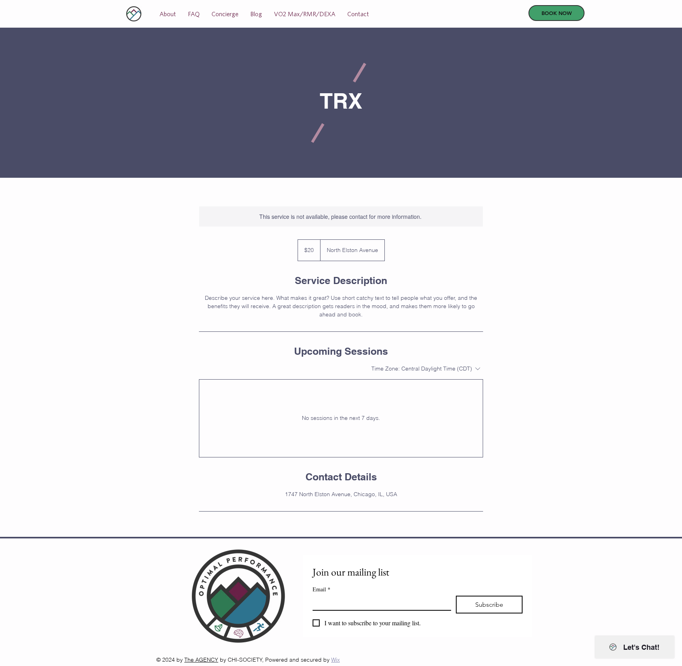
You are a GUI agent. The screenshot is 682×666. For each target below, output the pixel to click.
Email (321, 589)
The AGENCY (201, 659)
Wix (335, 659)
